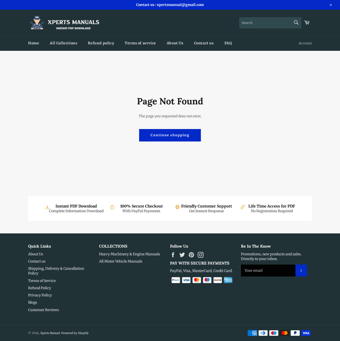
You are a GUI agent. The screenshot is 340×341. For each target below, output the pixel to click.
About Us (175, 43)
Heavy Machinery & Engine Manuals (129, 254)
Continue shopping (170, 135)
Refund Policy (39, 288)
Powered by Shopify (75, 333)
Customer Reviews (43, 310)
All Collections (63, 43)
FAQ (228, 43)
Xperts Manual (50, 333)
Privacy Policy (40, 295)
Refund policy (101, 43)
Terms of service (140, 43)
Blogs (32, 302)
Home (33, 43)
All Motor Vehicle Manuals (120, 261)
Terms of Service (42, 280)
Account (305, 43)
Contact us (204, 43)
